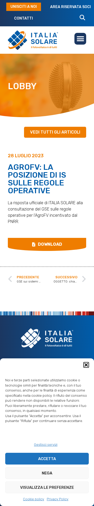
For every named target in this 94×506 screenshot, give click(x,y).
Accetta (47, 458)
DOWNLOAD (50, 244)
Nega (47, 473)
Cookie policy (33, 499)
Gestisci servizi (45, 445)
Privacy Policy (57, 499)
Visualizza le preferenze (47, 487)
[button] (86, 365)
